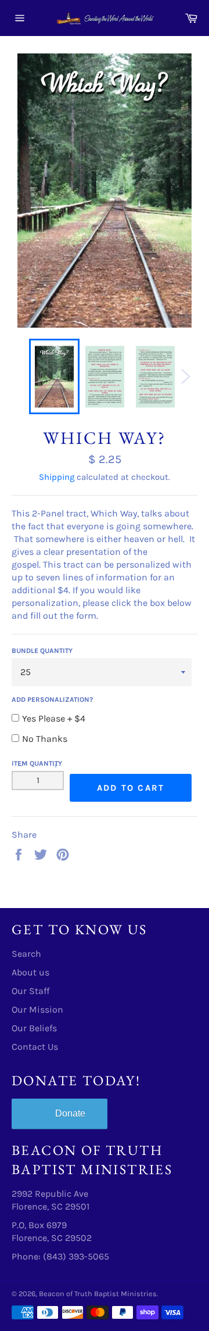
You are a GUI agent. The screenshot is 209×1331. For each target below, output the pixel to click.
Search (26, 953)
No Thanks (44, 738)
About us (30, 972)
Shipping (56, 477)
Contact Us (35, 1046)
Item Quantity (37, 763)
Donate (70, 1113)
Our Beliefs (34, 1028)
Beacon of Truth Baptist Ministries (98, 1293)
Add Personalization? (52, 699)
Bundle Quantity (42, 651)
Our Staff (30, 990)
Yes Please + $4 (53, 718)
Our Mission (37, 1009)
